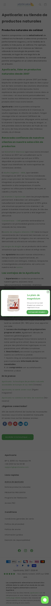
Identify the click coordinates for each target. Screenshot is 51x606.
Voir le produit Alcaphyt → (37, 312)
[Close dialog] (48, 291)
